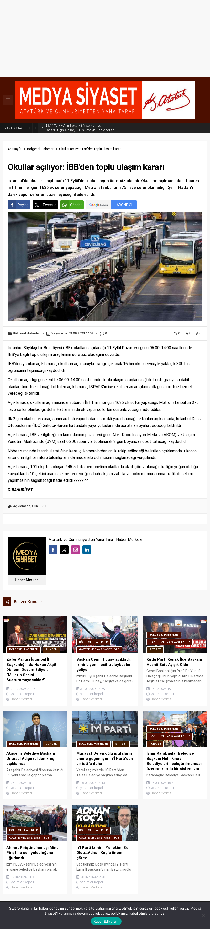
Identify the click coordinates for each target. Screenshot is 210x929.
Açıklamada (21, 506)
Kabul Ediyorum (106, 921)
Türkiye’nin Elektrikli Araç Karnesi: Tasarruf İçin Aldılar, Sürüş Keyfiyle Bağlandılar (79, 128)
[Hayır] (203, 915)
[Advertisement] (105, 38)
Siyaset (155, 649)
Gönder (76, 205)
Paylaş (23, 205)
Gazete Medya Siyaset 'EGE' (99, 649)
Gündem (51, 649)
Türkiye (155, 743)
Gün (35, 506)
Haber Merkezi (27, 580)
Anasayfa (15, 149)
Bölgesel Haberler (40, 149)
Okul (42, 506)
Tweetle (49, 205)
